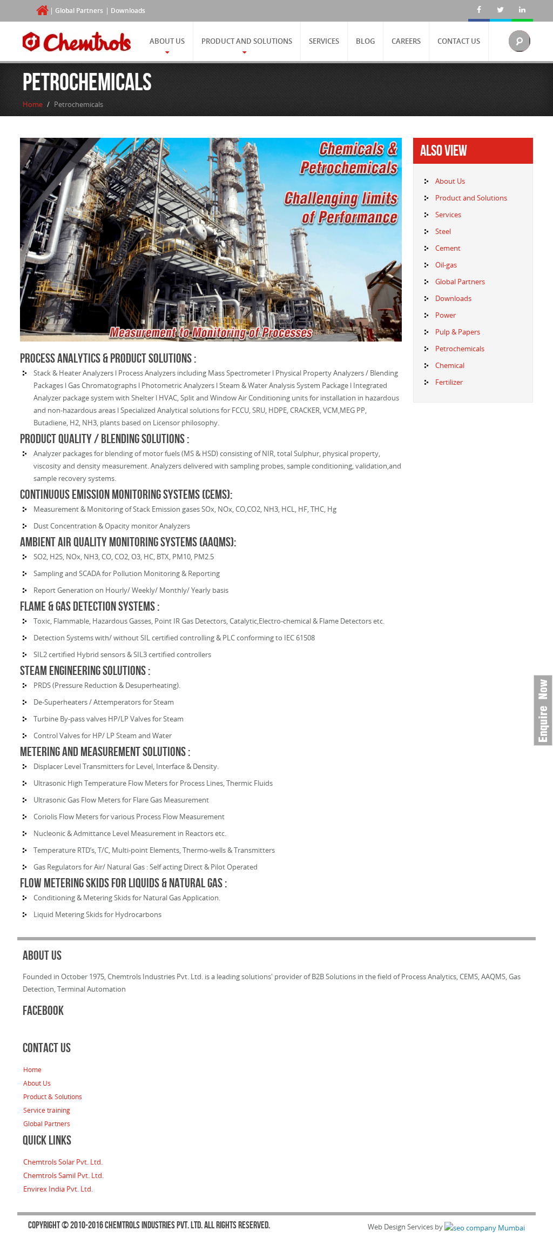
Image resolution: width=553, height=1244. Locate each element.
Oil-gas (446, 265)
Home (33, 104)
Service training (46, 1110)
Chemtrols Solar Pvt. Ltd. (63, 1162)
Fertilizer (449, 382)
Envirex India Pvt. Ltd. (58, 1189)
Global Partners (79, 10)
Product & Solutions (52, 1096)
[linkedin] (522, 11)
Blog (365, 41)
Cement (448, 248)
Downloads (128, 10)
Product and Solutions (246, 41)
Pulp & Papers (457, 332)
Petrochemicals (459, 348)
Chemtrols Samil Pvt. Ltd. (63, 1175)
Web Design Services (400, 1227)
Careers (406, 41)
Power (445, 315)
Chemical (449, 365)
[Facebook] (479, 11)
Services (324, 41)
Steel (443, 231)
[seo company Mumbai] (484, 1227)
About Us (167, 41)
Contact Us (458, 41)
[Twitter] (500, 11)
